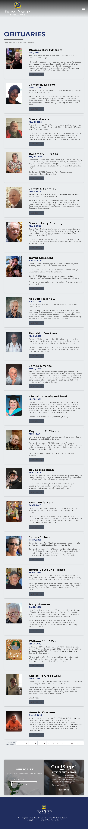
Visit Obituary (36, 74)
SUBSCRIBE (24, 784)
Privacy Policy (31, 820)
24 (72, 743)
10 (62, 743)
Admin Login (56, 820)
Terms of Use (44, 820)
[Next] (82, 743)
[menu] (83, 8)
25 (77, 743)
